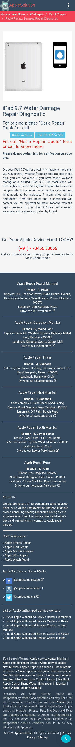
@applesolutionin (24, 596)
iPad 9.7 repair (57, 14)
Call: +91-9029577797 (50, 135)
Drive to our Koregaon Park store (36, 485)
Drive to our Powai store (36, 311)
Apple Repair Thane (38, 357)
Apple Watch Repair (17, 559)
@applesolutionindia (26, 588)
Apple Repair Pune (37, 462)
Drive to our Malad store (36, 346)
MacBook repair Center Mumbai (35, 679)
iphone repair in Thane (29, 675)
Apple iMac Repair (16, 555)
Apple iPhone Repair (18, 543)
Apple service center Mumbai (48, 658)
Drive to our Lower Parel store (36, 450)
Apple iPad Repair (16, 547)
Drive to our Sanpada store (36, 415)
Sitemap (43, 737)
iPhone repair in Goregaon (32, 671)
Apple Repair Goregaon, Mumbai (37, 322)
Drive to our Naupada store (36, 381)
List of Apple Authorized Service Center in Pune (35, 638)
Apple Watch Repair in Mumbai (22, 688)
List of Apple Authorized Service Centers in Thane (36, 621)
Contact (61, 702)
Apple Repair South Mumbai (37, 427)
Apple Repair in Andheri (36, 667)
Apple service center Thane (20, 663)
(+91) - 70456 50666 (37, 248)
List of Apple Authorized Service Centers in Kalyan (37, 633)
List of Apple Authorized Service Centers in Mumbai (38, 617)
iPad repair (37, 14)
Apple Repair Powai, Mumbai (37, 283)
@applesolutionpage (26, 580)
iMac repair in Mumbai (52, 683)
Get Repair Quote (22, 135)
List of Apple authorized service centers (31, 610)
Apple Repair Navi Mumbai (37, 392)
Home (21, 14)
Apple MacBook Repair (19, 551)
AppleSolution (22, 5)
